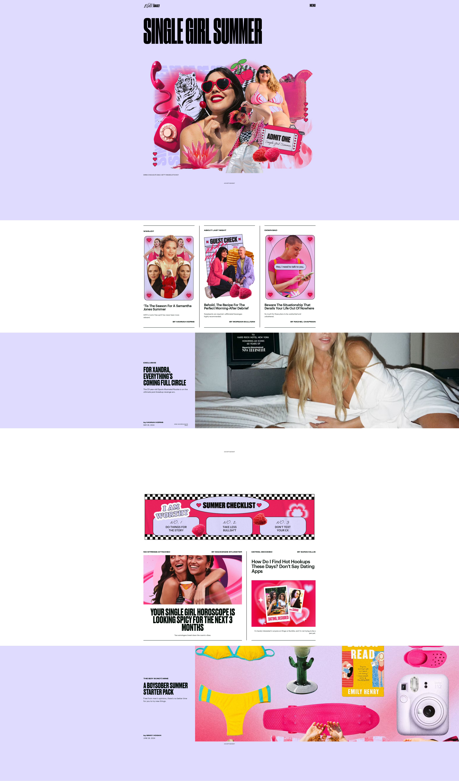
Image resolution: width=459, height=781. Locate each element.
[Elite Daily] (151, 5)
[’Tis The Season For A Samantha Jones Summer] (168, 276)
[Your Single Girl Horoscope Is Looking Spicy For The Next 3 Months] (192, 595)
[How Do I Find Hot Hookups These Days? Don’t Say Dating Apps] (283, 595)
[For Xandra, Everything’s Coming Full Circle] (229, 380)
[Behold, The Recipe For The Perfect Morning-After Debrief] (229, 276)
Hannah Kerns (154, 422)
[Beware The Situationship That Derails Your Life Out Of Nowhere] (290, 276)
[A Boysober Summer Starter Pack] (229, 693)
